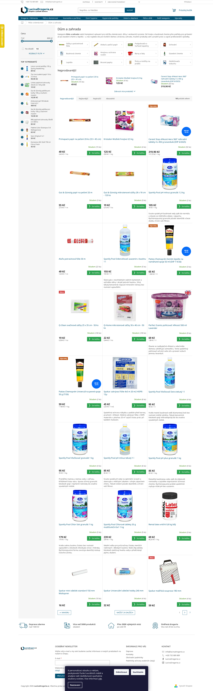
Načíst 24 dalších (125, 612)
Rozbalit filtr (35, 53)
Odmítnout (121, 672)
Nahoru (65, 612)
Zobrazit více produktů (123, 91)
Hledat (130, 10)
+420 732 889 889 (172, 655)
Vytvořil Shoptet (185, 686)
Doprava (86, 2)
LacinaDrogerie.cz (172, 659)
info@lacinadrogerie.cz (175, 652)
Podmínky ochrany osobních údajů (140, 661)
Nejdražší (97, 98)
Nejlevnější (83, 98)
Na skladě (32, 49)
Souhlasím (138, 672)
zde (100, 678)
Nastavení (75, 685)
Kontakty (99, 2)
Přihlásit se (62, 676)
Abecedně (110, 98)
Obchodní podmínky (116, 2)
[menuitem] (29, 18)
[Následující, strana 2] (185, 612)
